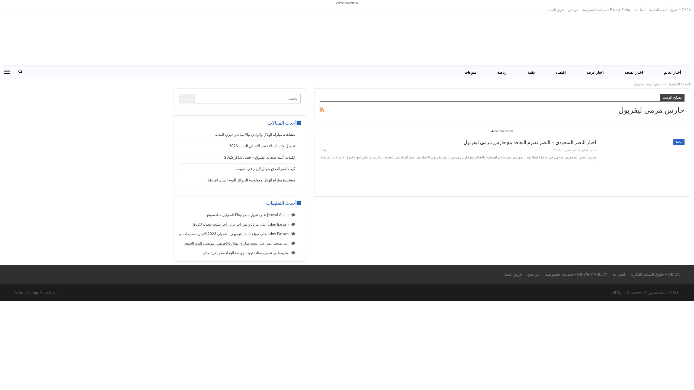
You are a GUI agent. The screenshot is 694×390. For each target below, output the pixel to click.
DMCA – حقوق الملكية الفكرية (670, 10)
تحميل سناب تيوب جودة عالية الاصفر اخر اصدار (237, 253)
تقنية (531, 72)
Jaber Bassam (278, 224)
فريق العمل (556, 10)
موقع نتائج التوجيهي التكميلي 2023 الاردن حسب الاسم (219, 234)
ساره (285, 253)
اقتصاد (561, 72)
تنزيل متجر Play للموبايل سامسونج (232, 215)
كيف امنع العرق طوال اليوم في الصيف (265, 169)
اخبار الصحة (634, 72)
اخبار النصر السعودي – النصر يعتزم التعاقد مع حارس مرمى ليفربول (530, 142)
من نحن (573, 10)
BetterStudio (49, 293)
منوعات (470, 72)
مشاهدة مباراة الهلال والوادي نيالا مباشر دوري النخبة (255, 134)
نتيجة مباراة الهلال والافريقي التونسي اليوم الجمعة (220, 243)
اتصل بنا (640, 10)
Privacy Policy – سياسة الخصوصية (606, 10)
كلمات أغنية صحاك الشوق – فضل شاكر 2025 (259, 157)
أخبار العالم (672, 72)
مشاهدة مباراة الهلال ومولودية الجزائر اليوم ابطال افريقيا (251, 180)
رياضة (502, 72)
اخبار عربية (595, 72)
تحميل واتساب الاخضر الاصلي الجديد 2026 (262, 146)
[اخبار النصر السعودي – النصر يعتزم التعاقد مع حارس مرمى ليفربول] (644, 165)
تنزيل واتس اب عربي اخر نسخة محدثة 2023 (226, 224)
